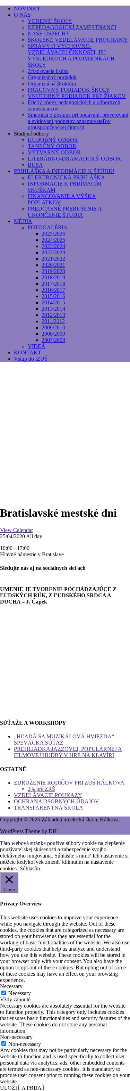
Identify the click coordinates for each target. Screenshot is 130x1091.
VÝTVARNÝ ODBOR (54, 152)
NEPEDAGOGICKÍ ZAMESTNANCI (72, 27)
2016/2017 (53, 290)
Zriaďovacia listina (48, 71)
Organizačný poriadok (52, 77)
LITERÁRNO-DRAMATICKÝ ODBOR (74, 159)
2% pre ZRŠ (41, 789)
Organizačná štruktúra (52, 84)
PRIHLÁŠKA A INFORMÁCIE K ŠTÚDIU (64, 171)
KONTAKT (27, 352)
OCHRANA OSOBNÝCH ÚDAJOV (56, 801)
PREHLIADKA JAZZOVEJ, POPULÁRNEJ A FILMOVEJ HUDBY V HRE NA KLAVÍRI (68, 752)
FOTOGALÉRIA (48, 227)
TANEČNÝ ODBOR (52, 146)
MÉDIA (23, 221)
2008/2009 (53, 334)
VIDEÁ (36, 346)
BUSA (35, 165)
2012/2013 (53, 315)
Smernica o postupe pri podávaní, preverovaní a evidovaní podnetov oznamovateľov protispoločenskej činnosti (78, 121)
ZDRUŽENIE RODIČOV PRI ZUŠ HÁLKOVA (69, 783)
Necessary (19, 993)
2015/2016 (53, 296)
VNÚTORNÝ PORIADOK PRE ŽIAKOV (77, 96)
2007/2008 (53, 340)
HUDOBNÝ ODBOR (53, 140)
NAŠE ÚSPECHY (49, 33)
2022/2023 (53, 252)
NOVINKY (27, 8)
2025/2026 (53, 234)
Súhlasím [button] (30, 868)
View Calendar (16, 530)
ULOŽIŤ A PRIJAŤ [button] (22, 1088)
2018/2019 (53, 277)
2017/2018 (53, 284)
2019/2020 (53, 271)
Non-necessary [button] (16, 1037)
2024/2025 (53, 240)
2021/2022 (53, 259)
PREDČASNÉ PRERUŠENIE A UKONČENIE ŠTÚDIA (65, 212)
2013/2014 (53, 309)
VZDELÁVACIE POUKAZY (48, 795)
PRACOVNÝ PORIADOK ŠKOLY (69, 90)
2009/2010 (53, 327)
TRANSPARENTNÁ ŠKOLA (48, 808)
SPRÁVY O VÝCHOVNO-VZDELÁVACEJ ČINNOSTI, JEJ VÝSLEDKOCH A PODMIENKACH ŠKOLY (71, 55)
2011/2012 (53, 321)
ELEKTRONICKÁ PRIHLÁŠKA (66, 177)
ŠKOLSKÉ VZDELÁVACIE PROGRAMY (78, 40)
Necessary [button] (11, 986)
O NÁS (22, 15)
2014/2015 (53, 302)
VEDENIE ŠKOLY (50, 21)
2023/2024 (53, 246)
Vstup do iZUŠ (30, 359)
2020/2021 (53, 265)
